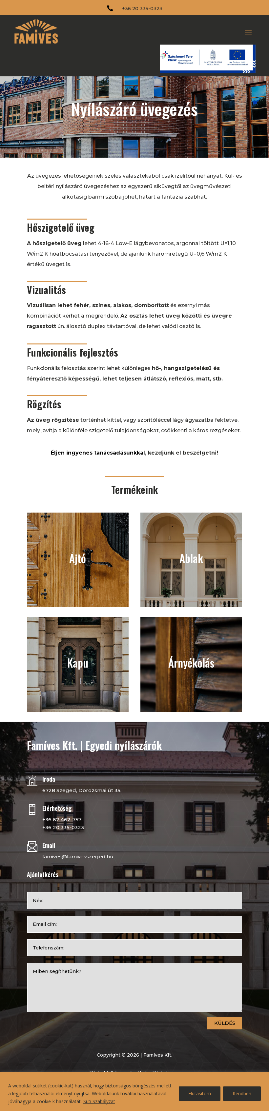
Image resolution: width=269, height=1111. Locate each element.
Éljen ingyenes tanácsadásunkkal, (98, 453)
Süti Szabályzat (99, 1101)
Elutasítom (199, 1093)
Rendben (242, 1093)
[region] (134, 1091)
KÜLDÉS (224, 1023)
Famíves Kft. (157, 1055)
